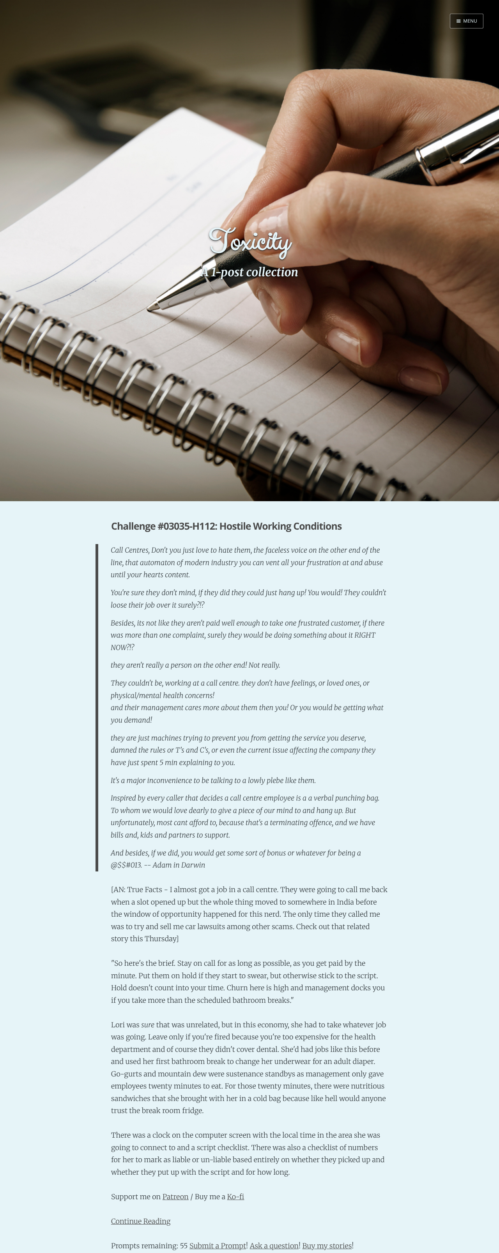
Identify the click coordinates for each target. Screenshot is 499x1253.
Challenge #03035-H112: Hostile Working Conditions (226, 526)
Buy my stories (327, 1245)
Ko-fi (235, 1196)
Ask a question (274, 1245)
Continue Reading (141, 1221)
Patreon (176, 1196)
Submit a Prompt (217, 1245)
